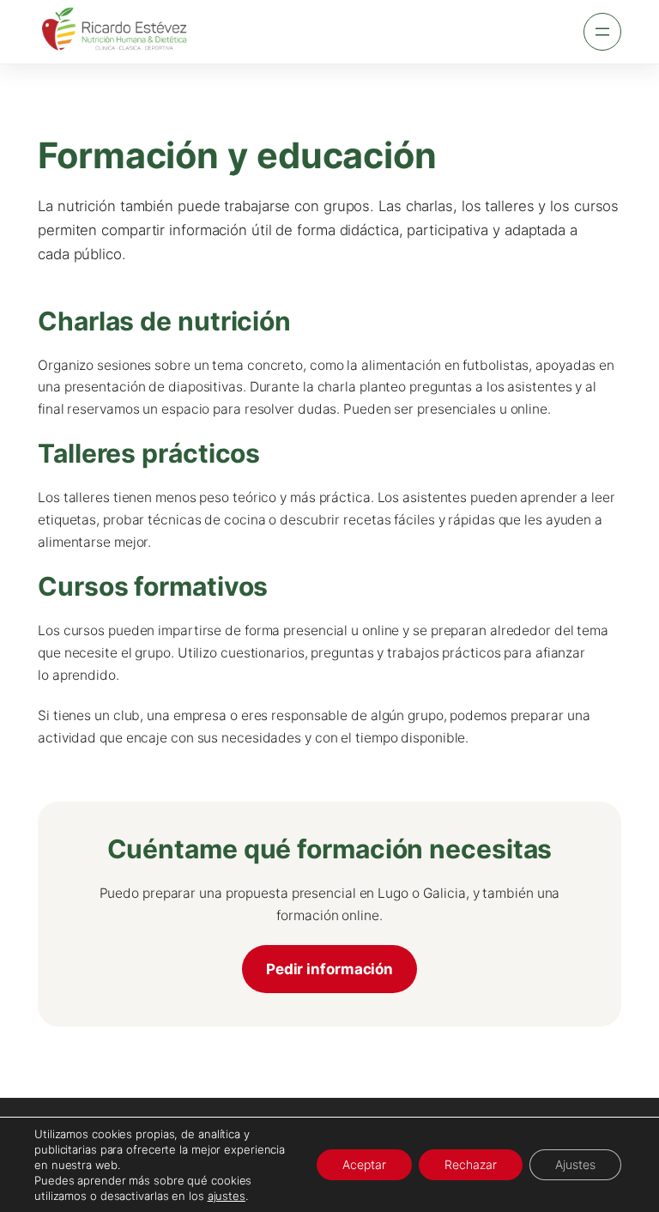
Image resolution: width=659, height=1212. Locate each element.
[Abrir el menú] (602, 32)
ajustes (226, 1196)
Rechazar (470, 1164)
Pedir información (329, 969)
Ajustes (575, 1164)
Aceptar (364, 1164)
